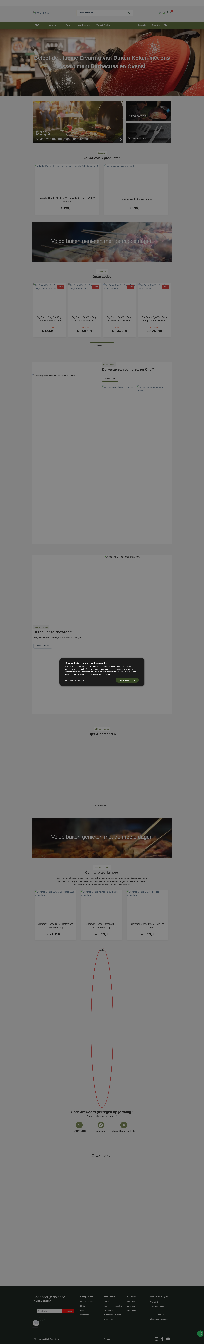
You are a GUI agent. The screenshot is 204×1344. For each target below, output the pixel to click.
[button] (74, 680)
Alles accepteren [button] (127, 680)
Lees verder (116, 674)
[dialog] (102, 672)
